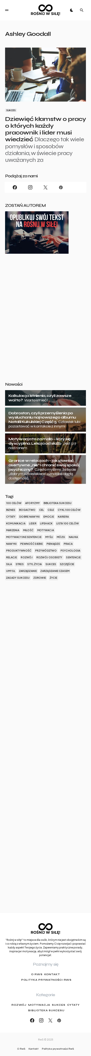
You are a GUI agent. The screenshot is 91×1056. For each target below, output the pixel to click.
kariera (63, 516)
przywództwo (46, 550)
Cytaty (73, 1004)
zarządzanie (28, 571)
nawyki (11, 543)
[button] (7, 10)
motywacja (45, 530)
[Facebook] (14, 187)
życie (53, 577)
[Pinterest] (60, 187)
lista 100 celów (67, 523)
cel (41, 509)
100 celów (13, 503)
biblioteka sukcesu (58, 503)
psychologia (70, 550)
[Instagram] (30, 187)
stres (20, 564)
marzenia (12, 530)
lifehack (46, 523)
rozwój (27, 557)
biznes (10, 509)
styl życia (34, 564)
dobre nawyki (29, 516)
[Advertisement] (45, 324)
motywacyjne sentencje (24, 537)
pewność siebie (31, 543)
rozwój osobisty (49, 557)
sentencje (73, 557)
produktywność (19, 550)
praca (68, 543)
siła (9, 564)
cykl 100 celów (69, 509)
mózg (61, 537)
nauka (73, 537)
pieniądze (53, 543)
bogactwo (27, 509)
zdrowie (39, 577)
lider (32, 523)
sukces (51, 564)
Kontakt (52, 974)
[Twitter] (45, 187)
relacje (11, 557)
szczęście (67, 564)
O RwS (37, 974)
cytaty (11, 516)
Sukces (10, 110)
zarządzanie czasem (54, 571)
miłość (28, 530)
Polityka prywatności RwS (46, 979)
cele (51, 509)
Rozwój (18, 1004)
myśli (49, 537)
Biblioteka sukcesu (46, 1010)
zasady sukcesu (18, 577)
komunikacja (15, 523)
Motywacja (39, 1004)
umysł (10, 571)
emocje (48, 516)
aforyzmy (32, 503)
